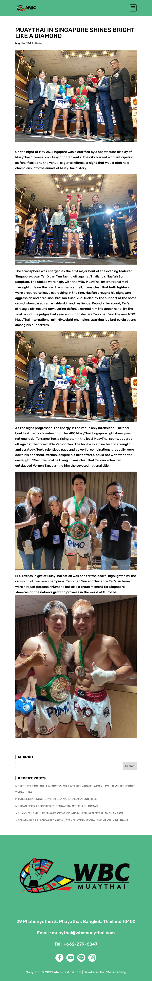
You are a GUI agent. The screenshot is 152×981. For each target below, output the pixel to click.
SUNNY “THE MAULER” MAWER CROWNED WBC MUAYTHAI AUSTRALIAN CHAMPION (70, 813)
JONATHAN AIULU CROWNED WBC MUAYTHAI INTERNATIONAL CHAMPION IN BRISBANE (73, 820)
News (38, 43)
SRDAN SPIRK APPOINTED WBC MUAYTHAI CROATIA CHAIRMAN (58, 806)
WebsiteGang (116, 972)
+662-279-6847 (80, 944)
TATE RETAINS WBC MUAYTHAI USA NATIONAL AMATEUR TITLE (57, 799)
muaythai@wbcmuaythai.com (83, 932)
